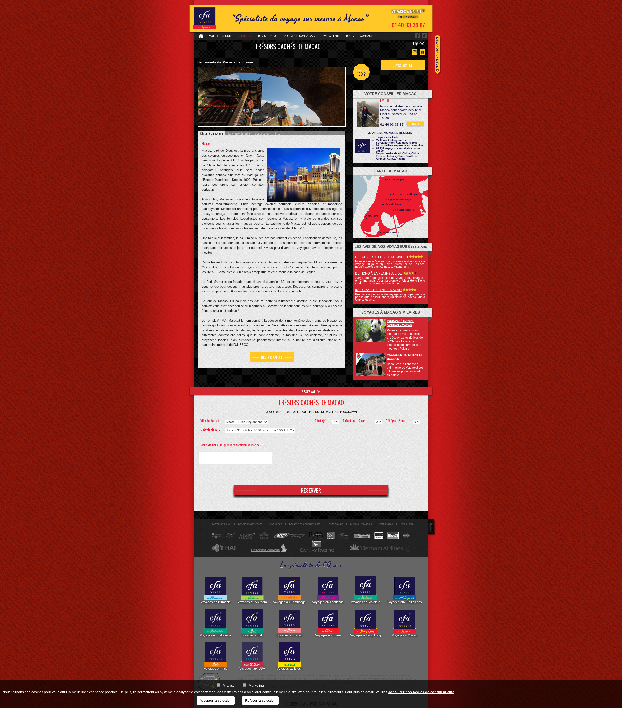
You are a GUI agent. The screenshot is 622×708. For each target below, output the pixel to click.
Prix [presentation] (277, 133)
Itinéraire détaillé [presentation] (239, 133)
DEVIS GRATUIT (272, 357)
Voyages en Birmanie (216, 602)
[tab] (211, 133)
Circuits (227, 36)
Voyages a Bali (252, 635)
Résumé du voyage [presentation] (211, 133)
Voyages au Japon (289, 635)
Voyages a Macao (404, 635)
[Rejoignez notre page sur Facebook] (417, 35)
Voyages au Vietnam (252, 602)
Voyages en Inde (215, 668)
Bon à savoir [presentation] (262, 133)
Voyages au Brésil (289, 668)
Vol (212, 36)
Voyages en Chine (328, 635)
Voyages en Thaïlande (328, 602)
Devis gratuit (268, 36)
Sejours (245, 36)
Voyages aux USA (252, 668)
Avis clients (331, 36)
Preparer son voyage (300, 36)
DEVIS (415, 124)
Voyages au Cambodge (289, 602)
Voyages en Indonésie (215, 635)
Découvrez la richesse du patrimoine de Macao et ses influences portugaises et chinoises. (405, 369)
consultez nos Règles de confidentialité (421, 692)
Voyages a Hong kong (365, 635)
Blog (350, 36)
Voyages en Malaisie (365, 602)
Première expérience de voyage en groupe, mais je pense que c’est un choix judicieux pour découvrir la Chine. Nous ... (390, 297)
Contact (366, 36)
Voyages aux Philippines (404, 602)
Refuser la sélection (260, 700)
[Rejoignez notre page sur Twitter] (424, 35)
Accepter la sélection (216, 700)
